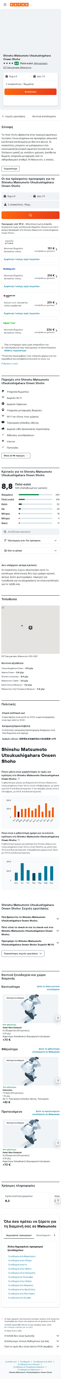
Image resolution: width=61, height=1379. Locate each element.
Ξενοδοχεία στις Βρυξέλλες (21, 1289)
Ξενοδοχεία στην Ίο (17, 1264)
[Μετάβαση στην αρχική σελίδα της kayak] (19, 4)
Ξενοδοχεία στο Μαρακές (20, 1285)
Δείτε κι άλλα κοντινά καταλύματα (48, 988)
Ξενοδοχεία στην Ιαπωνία (29, 1364)
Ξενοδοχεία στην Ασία (42, 1362)
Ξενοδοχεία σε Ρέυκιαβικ (20, 1277)
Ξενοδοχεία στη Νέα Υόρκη (21, 1293)
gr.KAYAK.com (11, 1362)
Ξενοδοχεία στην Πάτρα (20, 1260)
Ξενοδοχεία (25, 1362)
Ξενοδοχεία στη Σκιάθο (19, 1297)
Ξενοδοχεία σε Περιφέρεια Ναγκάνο (28, 1367)
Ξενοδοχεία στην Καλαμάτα (21, 1273)
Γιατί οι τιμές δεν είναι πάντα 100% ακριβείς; (28, 1346)
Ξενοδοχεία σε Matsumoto (29, 1369)
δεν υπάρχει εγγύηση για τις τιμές (18, 1327)
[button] (5, 4)
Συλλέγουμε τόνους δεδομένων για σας (26, 1341)
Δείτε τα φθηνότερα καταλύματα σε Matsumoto (46, 1050)
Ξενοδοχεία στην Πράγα (20, 1281)
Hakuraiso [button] (7, 1090)
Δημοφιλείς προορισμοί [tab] (19, 1235)
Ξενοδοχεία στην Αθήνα (19, 1268)
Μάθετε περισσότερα (15, 350)
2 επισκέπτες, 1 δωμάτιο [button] (20, 84)
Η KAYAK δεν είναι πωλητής (19, 1335)
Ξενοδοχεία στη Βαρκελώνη (21, 1256)
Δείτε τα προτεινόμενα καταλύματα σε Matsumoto (46, 1113)
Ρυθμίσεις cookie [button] (9, 363)
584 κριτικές (41, 63)
